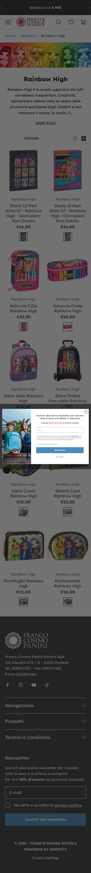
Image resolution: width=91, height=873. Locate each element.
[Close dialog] (86, 412)
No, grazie (60, 457)
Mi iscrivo (60, 450)
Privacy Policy (75, 436)
